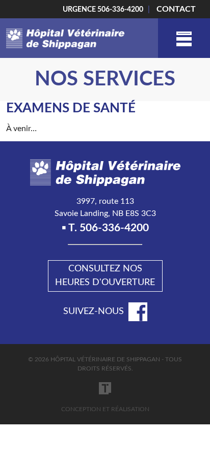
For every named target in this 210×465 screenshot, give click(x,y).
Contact (176, 9)
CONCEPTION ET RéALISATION (105, 409)
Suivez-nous (93, 311)
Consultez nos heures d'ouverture (105, 275)
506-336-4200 (120, 9)
